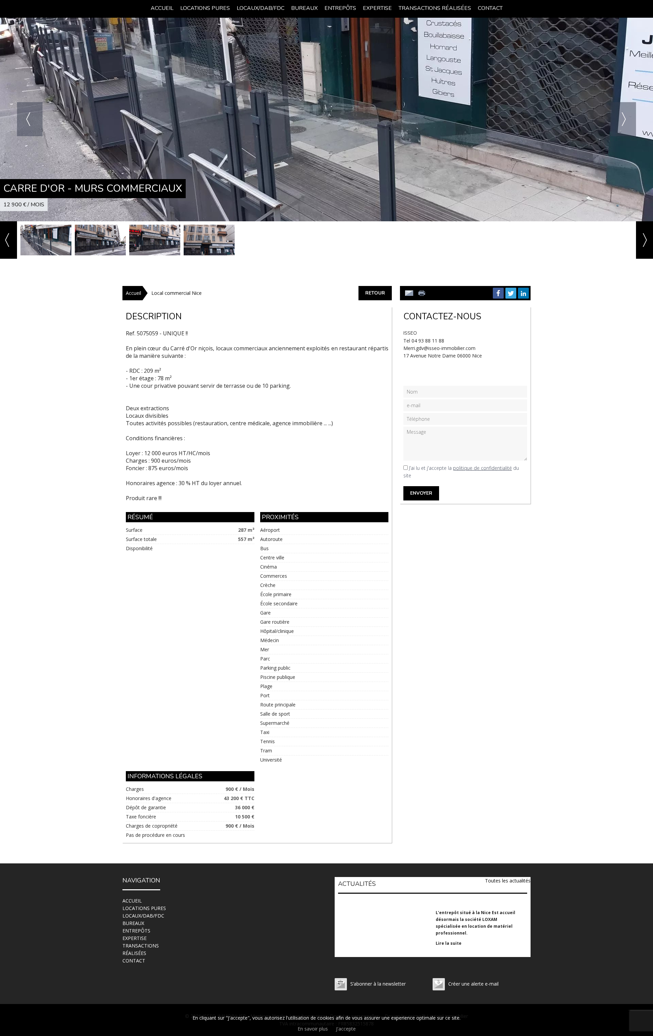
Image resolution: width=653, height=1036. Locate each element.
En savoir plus (313, 1028)
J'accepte (346, 1028)
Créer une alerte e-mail (473, 984)
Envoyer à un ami (409, 293)
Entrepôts (340, 8)
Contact (490, 8)
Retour (375, 293)
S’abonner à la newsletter (378, 984)
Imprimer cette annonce (422, 293)
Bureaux (304, 8)
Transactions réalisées (435, 8)
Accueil (162, 8)
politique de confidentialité (482, 468)
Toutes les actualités (508, 880)
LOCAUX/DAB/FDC (260, 8)
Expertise (377, 8)
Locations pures (205, 8)
